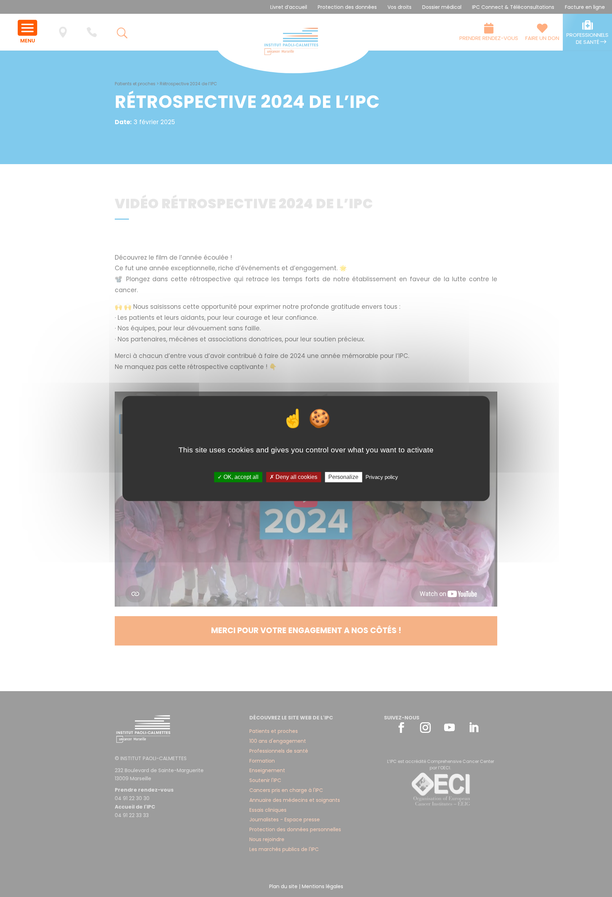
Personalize (343, 477)
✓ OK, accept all (238, 477)
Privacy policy (382, 477)
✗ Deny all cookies (293, 477)
